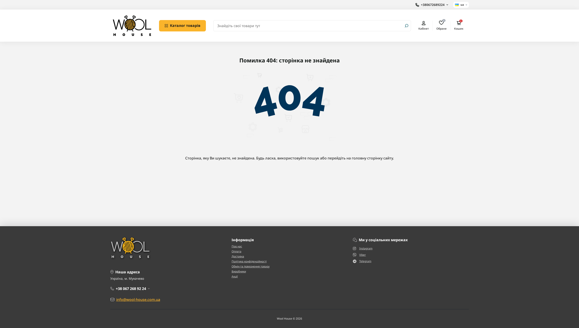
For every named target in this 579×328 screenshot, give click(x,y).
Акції (235, 276)
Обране (441, 25)
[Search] (406, 26)
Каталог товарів (185, 25)
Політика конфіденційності (249, 261)
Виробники (239, 271)
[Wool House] (132, 25)
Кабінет (423, 28)
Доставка (238, 256)
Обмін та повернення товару (251, 266)
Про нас (237, 246)
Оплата (236, 251)
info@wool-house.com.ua (138, 299)
